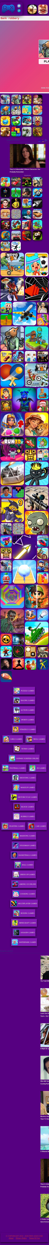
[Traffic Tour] (16, 240)
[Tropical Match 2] (5, 186)
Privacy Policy (21, 1238)
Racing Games (27, 700)
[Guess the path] (27, 114)
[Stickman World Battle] (27, 240)
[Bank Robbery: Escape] (16, 114)
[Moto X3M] (5, 250)
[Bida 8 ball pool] (37, 197)
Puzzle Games (27, 691)
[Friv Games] (19, 7)
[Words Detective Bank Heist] (37, 103)
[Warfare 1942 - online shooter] (27, 197)
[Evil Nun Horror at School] (27, 218)
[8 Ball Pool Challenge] (37, 240)
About (11, 1238)
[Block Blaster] (16, 136)
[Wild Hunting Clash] (32, 13)
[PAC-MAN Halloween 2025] (5, 197)
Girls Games (16, 739)
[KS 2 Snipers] (27, 136)
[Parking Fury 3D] (37, 218)
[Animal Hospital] (37, 125)
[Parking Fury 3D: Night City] (16, 186)
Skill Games (39, 739)
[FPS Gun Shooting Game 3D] (37, 186)
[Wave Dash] (27, 186)
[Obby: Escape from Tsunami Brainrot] (27, 207)
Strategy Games (27, 729)
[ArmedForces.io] (16, 207)
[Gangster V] (5, 136)
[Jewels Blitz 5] (5, 125)
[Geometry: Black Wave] (37, 207)
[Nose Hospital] (43, 13)
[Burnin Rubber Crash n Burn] (16, 125)
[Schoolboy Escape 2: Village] (5, 207)
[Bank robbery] (16, 103)
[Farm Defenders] (37, 136)
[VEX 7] (16, 250)
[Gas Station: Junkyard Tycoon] (27, 229)
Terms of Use (34, 1238)
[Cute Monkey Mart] (5, 218)
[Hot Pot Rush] (37, 114)
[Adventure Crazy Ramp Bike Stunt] (5, 240)
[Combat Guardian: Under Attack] (37, 229)
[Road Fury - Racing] (27, 125)
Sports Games (27, 720)
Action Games (27, 710)
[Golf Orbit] (16, 197)
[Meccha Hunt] (5, 229)
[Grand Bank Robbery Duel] (5, 103)
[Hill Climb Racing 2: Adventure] (16, 229)
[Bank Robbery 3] (5, 114)
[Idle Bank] (27, 103)
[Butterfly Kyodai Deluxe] (16, 218)
